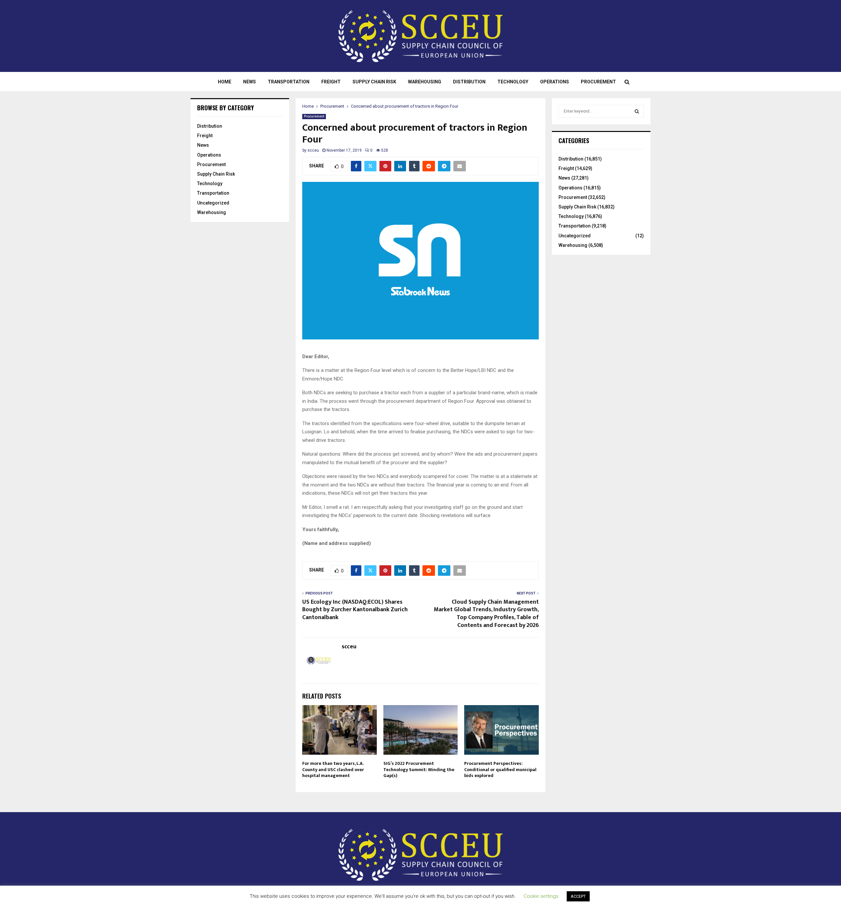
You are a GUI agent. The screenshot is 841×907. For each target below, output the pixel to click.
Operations (554, 81)
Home (224, 81)
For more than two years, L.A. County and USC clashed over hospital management (333, 769)
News (249, 81)
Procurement (598, 81)
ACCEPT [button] (578, 896)
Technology (512, 81)
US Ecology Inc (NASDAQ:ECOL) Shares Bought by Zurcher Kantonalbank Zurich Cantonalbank (355, 610)
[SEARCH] (637, 111)
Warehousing (424, 81)
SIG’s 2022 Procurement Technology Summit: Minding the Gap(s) (418, 769)
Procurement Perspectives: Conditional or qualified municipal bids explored (500, 769)
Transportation (288, 81)
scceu (313, 150)
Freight (331, 81)
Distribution (469, 81)
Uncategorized (213, 202)
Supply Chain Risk (374, 81)
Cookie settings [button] (541, 896)
